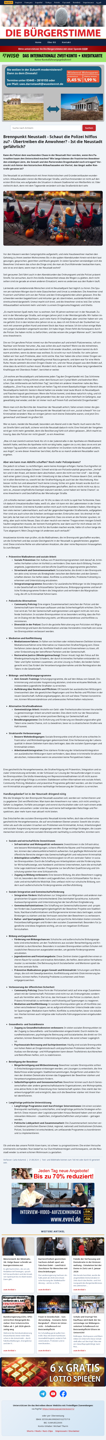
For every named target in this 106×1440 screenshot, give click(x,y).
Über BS (51, 42)
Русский (66, 2)
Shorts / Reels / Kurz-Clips (40, 1431)
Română (76, 2)
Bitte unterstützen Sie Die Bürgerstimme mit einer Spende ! (53, 49)
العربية (98, 2)
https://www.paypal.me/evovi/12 (58, 1408)
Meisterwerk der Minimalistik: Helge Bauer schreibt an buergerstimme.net (17, 1262)
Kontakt (66, 42)
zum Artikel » (9, 1289)
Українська (88, 2)
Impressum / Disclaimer (67, 1431)
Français (28, 2)
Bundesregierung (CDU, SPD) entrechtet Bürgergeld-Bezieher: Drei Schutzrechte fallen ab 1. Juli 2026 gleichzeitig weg (17, 1323)
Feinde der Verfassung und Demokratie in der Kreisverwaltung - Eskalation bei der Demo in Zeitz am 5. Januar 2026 (87, 1265)
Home (38, 42)
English (18, 2)
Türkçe (48, 2)
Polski (57, 2)
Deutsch (8, 2)
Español (39, 2)
